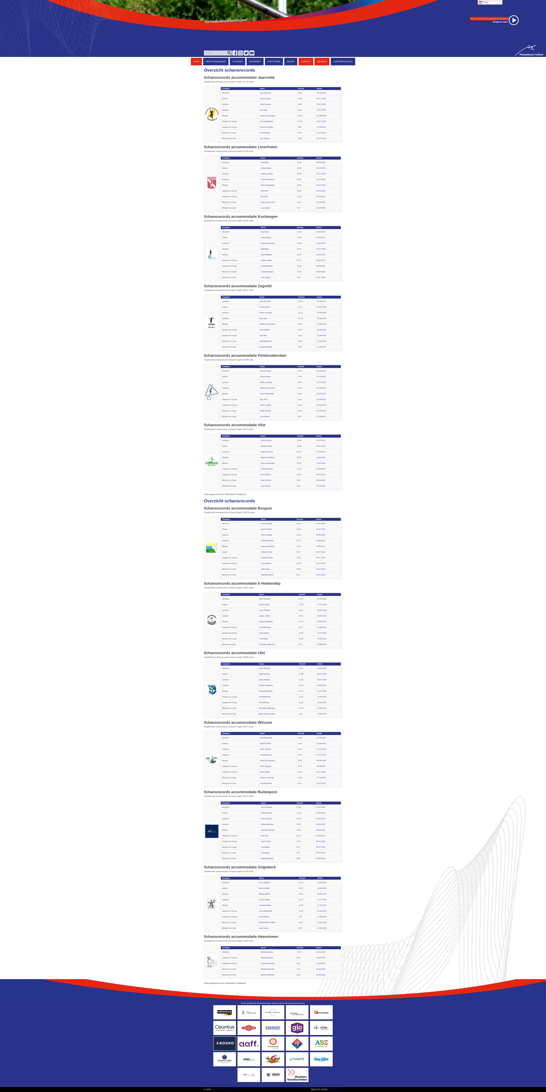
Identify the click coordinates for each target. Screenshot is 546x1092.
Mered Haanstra (267, 859)
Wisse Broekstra (267, 541)
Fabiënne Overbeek (267, 324)
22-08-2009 (321, 116)
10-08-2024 (321, 703)
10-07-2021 (321, 110)
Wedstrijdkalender (216, 61)
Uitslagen (237, 61)
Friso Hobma (265, 330)
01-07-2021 (320, 440)
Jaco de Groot (265, 93)
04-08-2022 (321, 627)
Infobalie (322, 61)
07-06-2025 (320, 238)
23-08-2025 (321, 330)
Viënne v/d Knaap (267, 778)
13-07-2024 (321, 633)
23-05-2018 (320, 180)
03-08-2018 (320, 191)
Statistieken (274, 61)
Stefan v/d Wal (266, 552)
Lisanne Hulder (265, 905)
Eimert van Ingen (266, 127)
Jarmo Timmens (267, 469)
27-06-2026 (320, 486)
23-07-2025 (321, 133)
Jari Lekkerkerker (266, 121)
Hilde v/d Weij (265, 411)
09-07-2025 (321, 674)
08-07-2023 (321, 772)
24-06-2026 (321, 599)
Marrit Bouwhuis (266, 341)
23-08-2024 (321, 313)
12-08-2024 (321, 917)
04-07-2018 (320, 185)
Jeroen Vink (335, 1089)
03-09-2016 (320, 197)
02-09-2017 (320, 836)
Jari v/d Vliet (265, 841)
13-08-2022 (321, 697)
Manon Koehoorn (267, 975)
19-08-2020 (320, 824)
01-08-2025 (320, 819)
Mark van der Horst (267, 388)
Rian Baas (265, 162)
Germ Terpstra (265, 104)
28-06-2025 (320, 162)
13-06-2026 (320, 524)
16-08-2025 (320, 168)
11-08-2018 (320, 458)
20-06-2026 (320, 208)
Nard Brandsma (266, 738)
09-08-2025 (321, 685)
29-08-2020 (320, 260)
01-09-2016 (320, 952)
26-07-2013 (321, 783)
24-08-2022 (320, 546)
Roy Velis (263, 110)
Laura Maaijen (266, 255)
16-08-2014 (321, 883)
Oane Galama (264, 883)
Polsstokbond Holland (225, 1089)
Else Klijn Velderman (267, 644)
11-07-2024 (321, 382)
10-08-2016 (321, 324)
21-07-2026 (320, 277)
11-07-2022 (321, 691)
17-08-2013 (321, 905)
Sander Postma (267, 558)
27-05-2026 (320, 807)
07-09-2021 (320, 202)
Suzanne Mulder (266, 347)
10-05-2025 (321, 377)
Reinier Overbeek (267, 180)
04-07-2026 (321, 755)
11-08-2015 (321, 347)
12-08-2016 (321, 336)
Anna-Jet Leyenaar (267, 116)
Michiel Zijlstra (264, 894)
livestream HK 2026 (343, 61)
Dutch (485, 2)
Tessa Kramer (265, 99)
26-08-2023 (320, 469)
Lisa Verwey (264, 139)
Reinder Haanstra (266, 685)
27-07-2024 (320, 174)
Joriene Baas (266, 168)
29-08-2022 (321, 622)
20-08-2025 (321, 894)
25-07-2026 (321, 121)
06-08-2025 (320, 535)
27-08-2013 (321, 127)
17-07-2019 (321, 605)
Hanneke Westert (267, 546)
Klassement (255, 61)
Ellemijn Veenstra (267, 969)
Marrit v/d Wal (266, 529)
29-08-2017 (321, 766)
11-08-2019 (321, 738)
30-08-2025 (321, 610)
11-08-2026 (321, 417)
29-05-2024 (321, 616)
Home (196, 61)
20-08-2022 (321, 371)
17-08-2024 (320, 452)
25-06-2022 (320, 813)
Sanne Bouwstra (267, 272)
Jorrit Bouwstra (266, 266)
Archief (290, 61)
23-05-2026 (321, 307)
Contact (306, 61)
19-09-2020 (320, 541)
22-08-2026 (321, 911)
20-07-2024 (320, 552)
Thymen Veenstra (267, 963)
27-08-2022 (321, 778)
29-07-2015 (320, 446)
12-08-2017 (321, 301)
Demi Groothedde (268, 185)
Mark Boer (265, 249)
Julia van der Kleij (268, 202)
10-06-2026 (321, 668)
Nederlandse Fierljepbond (235, 494)
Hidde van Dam (267, 174)
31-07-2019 (320, 529)
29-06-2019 (321, 93)
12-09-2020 (320, 232)
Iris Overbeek (265, 133)
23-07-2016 (321, 394)
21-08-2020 (321, 318)
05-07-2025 (321, 99)
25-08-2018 (321, 399)
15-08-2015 (321, 888)
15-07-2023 (320, 569)
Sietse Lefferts (266, 260)
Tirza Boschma (266, 783)
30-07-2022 (320, 847)
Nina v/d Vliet (266, 480)
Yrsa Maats (263, 639)
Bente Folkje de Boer (267, 714)
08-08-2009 (321, 761)
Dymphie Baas (266, 446)
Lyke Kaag (265, 569)
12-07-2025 (321, 749)
